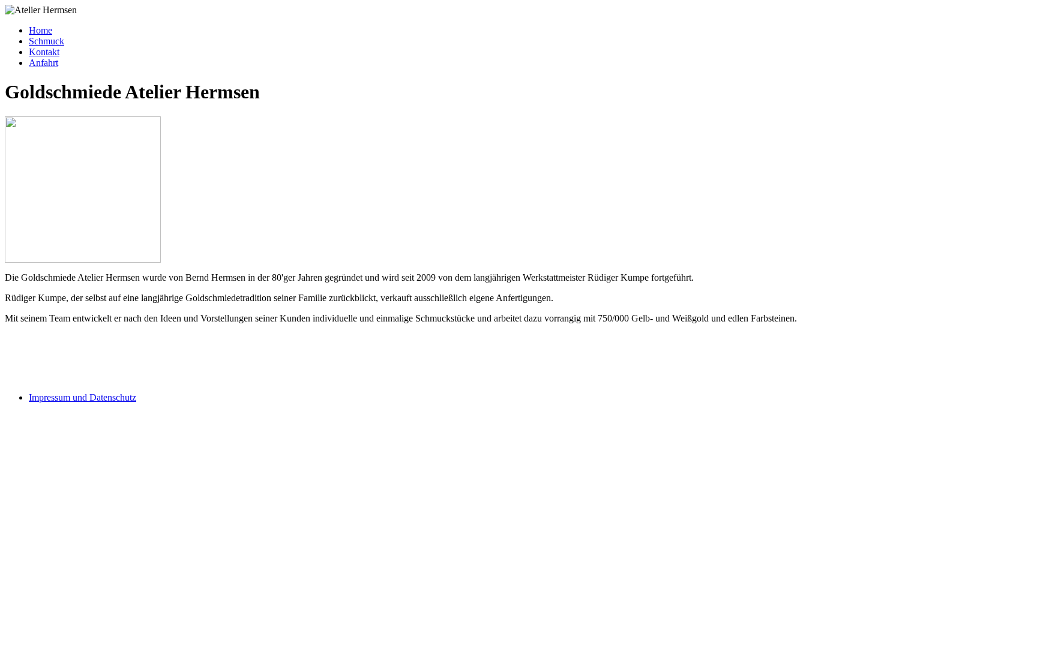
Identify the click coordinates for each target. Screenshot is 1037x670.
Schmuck (46, 41)
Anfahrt (43, 63)
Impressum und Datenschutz (82, 397)
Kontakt (44, 52)
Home (40, 30)
